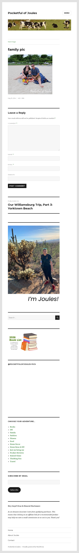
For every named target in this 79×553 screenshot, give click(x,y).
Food (12, 441)
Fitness (13, 438)
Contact (11, 540)
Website (11, 175)
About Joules (13, 535)
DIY (11, 430)
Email (11, 165)
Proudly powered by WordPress (33, 547)
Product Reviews (17, 453)
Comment (12, 123)
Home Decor (15, 444)
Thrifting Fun (15, 459)
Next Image (12, 42)
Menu (67, 13)
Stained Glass (15, 456)
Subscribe (14, 490)
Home (10, 530)
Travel (12, 461)
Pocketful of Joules (22, 13)
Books (12, 427)
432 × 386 (21, 98)
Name (11, 154)
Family (13, 433)
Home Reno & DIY (17, 447)
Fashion (13, 435)
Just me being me (17, 450)
